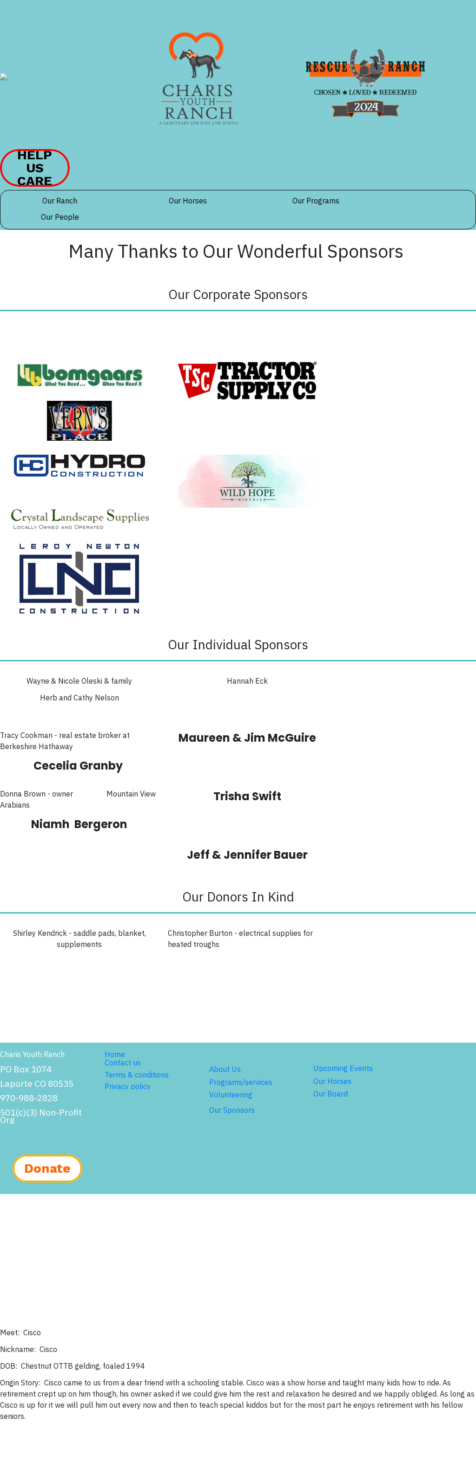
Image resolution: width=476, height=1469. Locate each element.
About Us (225, 1069)
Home (115, 1054)
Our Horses (188, 200)
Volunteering (230, 1094)
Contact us (123, 1062)
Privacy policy (128, 1086)
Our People (60, 217)
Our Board (330, 1093)
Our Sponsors (232, 1110)
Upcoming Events (343, 1068)
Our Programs (315, 200)
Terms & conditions (137, 1074)
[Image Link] (198, 78)
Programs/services (240, 1082)
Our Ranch (59, 200)
